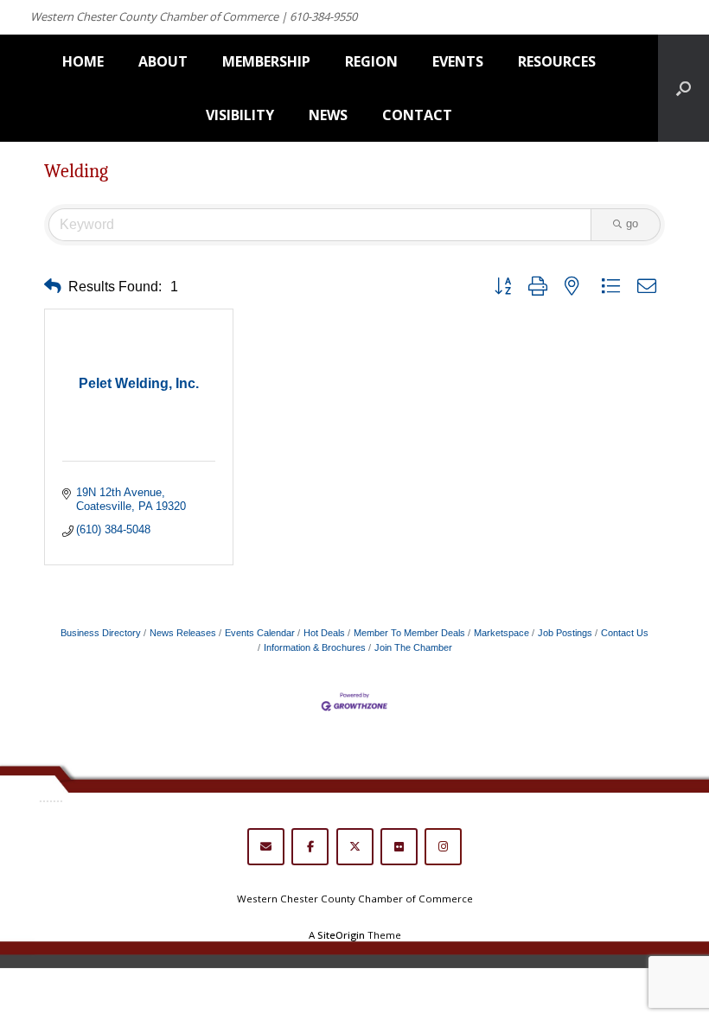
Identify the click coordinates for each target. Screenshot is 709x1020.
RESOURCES (557, 61)
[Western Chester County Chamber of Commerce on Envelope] (265, 846)
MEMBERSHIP (266, 61)
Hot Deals (324, 633)
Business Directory (101, 633)
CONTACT (417, 114)
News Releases (183, 633)
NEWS (328, 114)
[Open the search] (683, 88)
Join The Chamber (413, 647)
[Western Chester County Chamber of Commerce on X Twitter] (355, 846)
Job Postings (565, 633)
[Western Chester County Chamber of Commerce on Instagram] (443, 846)
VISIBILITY (240, 114)
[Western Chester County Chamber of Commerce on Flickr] (399, 846)
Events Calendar (260, 633)
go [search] (632, 223)
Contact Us (624, 633)
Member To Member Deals (409, 633)
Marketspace (501, 633)
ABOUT (163, 61)
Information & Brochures (315, 647)
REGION (371, 61)
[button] (52, 286)
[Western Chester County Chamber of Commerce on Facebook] (310, 846)
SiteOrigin (341, 934)
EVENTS (457, 61)
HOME (83, 61)
